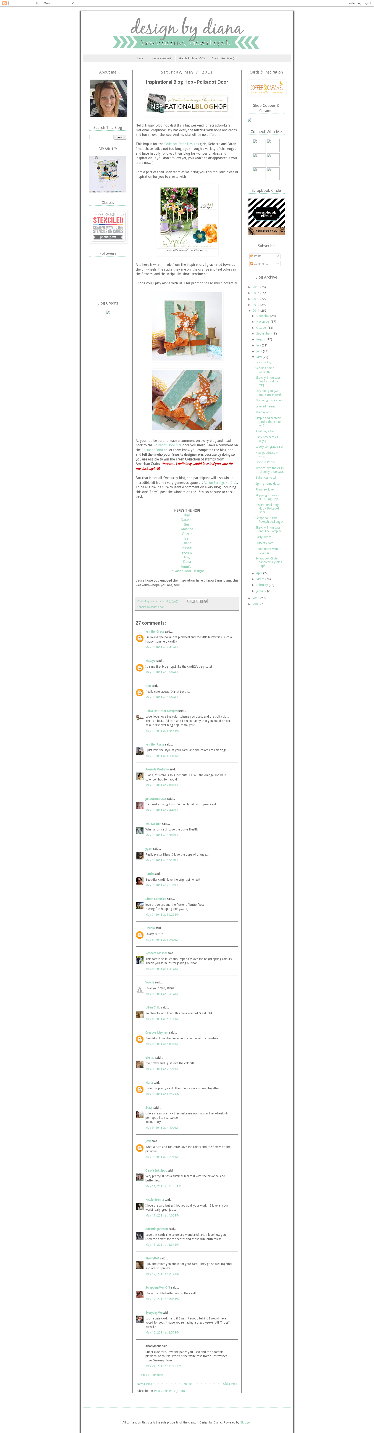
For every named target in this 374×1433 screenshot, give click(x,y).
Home (139, 58)
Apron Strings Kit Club (220, 483)
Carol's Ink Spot (156, 1170)
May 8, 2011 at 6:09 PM (161, 1044)
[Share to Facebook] (201, 601)
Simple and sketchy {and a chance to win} (268, 421)
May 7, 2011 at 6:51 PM (161, 860)
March (260, 579)
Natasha (187, 520)
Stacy (149, 1107)
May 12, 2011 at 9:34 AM (162, 1274)
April (259, 573)
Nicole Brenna (154, 1199)
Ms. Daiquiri (153, 823)
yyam (148, 848)
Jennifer (187, 567)
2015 (256, 287)
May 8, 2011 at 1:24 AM (161, 939)
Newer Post (144, 1383)
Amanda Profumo (157, 769)
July (259, 345)
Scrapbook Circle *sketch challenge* (269, 519)
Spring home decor (267, 483)
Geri (187, 525)
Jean (187, 538)
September (263, 333)
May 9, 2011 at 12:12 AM (162, 1094)
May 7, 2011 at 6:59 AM (161, 697)
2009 (256, 604)
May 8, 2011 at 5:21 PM (161, 1019)
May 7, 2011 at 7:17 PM (161, 885)
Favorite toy (263, 362)
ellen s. (150, 1057)
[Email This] (189, 601)
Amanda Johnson (156, 1229)
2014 (256, 293)
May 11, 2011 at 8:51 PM (162, 1244)
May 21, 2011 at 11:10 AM (163, 1366)
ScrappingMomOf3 (157, 1287)
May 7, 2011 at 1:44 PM (161, 756)
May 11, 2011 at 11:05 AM (163, 1186)
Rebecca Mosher (156, 953)
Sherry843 (152, 1258)
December (263, 315)
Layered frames (265, 406)
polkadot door (155, 607)
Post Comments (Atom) (169, 1391)
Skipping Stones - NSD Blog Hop (267, 497)
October (262, 327)
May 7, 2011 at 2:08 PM (161, 785)
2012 (256, 304)
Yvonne (187, 553)
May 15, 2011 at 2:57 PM (162, 1332)
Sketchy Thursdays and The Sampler (268, 529)
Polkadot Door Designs (181, 144)
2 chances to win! (266, 477)
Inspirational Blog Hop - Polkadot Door (267, 508)
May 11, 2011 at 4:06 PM (162, 1215)
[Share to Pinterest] (205, 601)
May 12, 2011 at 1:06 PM (162, 1299)
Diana (187, 543)
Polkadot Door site (167, 445)
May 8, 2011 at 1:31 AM (161, 969)
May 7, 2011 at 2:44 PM (161, 810)
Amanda (187, 529)
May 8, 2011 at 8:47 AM (161, 994)
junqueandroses (155, 798)
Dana (187, 562)
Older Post (230, 1383)
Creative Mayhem (156, 1032)
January (261, 591)
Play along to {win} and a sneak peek (268, 392)
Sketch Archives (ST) (225, 58)
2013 (256, 299)
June (259, 351)
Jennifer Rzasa (154, 744)
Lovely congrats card (269, 446)
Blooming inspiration (269, 400)
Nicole (187, 548)
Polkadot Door (152, 450)
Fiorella (150, 928)
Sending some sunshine (264, 369)
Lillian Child (152, 1007)
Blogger (245, 1422)
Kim (187, 515)
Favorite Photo (265, 462)
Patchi (149, 873)
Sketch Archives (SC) (192, 58)
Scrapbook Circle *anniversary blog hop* (268, 562)
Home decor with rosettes (266, 550)
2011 (256, 310)
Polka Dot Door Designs (161, 711)
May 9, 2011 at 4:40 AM (161, 1127)
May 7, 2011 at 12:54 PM (162, 731)
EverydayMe (153, 1312)
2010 (256, 598)
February (262, 585)
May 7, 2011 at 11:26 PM (162, 914)
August (261, 339)
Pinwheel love (264, 489)
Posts (257, 256)
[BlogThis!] (193, 601)
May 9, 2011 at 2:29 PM (161, 1157)
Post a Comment (152, 1375)
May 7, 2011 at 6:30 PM (161, 835)
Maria (149, 1082)
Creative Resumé (160, 58)
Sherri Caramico (155, 899)
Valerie (187, 534)
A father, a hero (265, 431)
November (263, 321)
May (259, 357)
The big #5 (262, 412)
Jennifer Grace (154, 631)
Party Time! (263, 537)
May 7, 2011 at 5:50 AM (161, 672)
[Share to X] (197, 601)
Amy (187, 557)
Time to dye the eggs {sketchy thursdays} (270, 469)
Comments (260, 263)
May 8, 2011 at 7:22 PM (161, 1069)
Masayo (150, 660)
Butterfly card (264, 543)
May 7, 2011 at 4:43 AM (161, 647)
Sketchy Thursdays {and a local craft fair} (268, 381)
